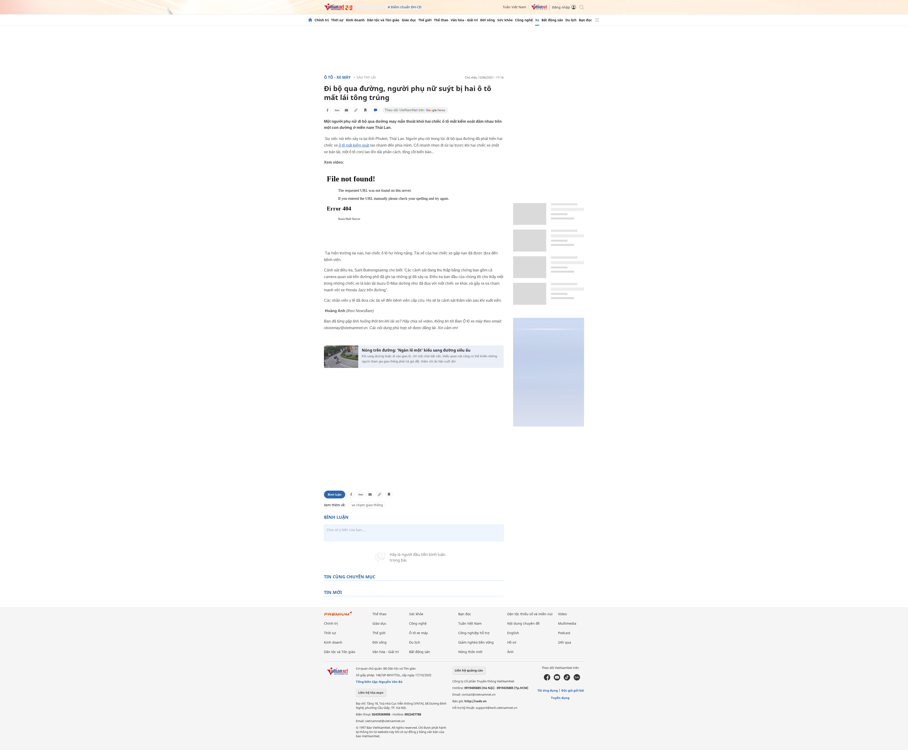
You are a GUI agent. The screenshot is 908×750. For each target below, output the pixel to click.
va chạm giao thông (367, 505)
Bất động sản (552, 20)
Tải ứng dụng (547, 690)
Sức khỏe (505, 20)
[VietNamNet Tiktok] (567, 679)
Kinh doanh (355, 20)
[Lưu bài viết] (365, 110)
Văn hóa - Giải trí (464, 20)
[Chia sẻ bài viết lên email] (346, 110)
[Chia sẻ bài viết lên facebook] (327, 110)
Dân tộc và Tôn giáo (383, 20)
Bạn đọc (585, 20)
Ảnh (510, 652)
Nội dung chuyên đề (523, 623)
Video (562, 614)
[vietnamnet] (338, 9)
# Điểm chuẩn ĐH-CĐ (404, 7)
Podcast (564, 633)
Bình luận (334, 495)
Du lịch (570, 20)
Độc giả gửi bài (572, 690)
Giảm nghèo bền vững (476, 642)
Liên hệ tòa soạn (371, 692)
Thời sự (337, 20)
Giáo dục (409, 20)
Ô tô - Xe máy (337, 77)
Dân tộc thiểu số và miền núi (530, 614)
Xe (537, 20)
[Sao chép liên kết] (355, 110)
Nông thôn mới (470, 652)
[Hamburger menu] (597, 20)
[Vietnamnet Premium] (338, 616)
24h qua (564, 642)
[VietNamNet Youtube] (557, 679)
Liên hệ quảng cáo (469, 670)
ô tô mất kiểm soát (353, 145)
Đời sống (487, 20)
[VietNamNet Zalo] (577, 679)
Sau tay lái (366, 77)
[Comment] (375, 110)
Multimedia (567, 623)
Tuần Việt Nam (514, 7)
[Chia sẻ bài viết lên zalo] (336, 110)
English (513, 633)
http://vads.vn (475, 701)
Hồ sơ (511, 642)
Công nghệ (524, 20)
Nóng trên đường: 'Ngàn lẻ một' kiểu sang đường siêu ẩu (416, 350)
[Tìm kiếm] (581, 7)
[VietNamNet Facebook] (547, 679)
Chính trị (321, 20)
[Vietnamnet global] (539, 8)
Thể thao (441, 20)
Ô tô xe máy (418, 633)
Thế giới (425, 20)
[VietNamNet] (310, 20)
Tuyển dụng (560, 698)
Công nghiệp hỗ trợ (473, 633)
